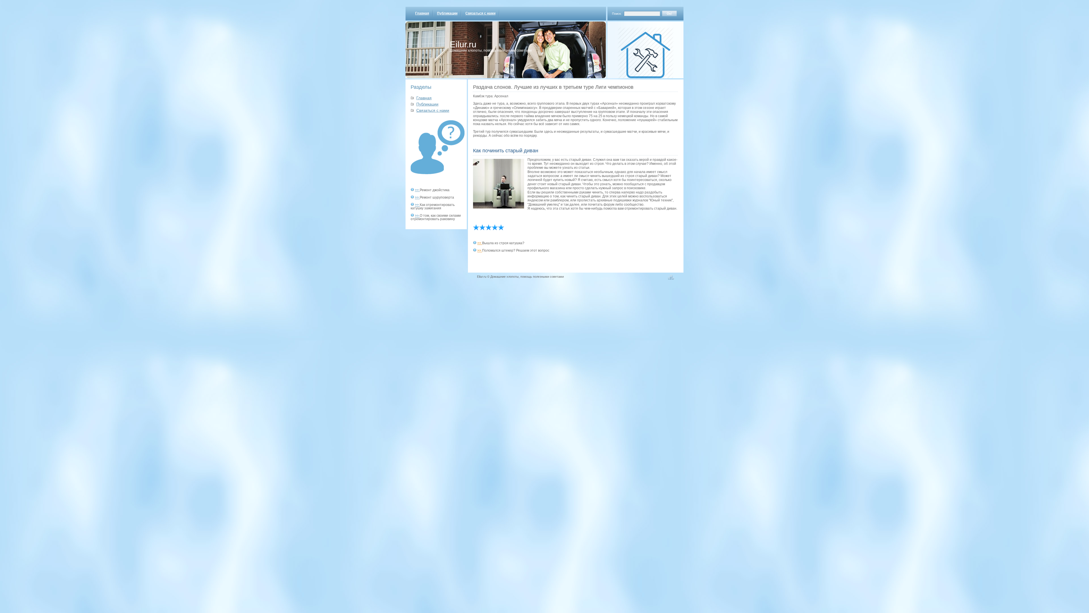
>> (417, 190)
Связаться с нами (480, 13)
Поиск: (617, 13)
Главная (422, 13)
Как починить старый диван (505, 150)
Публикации (447, 13)
